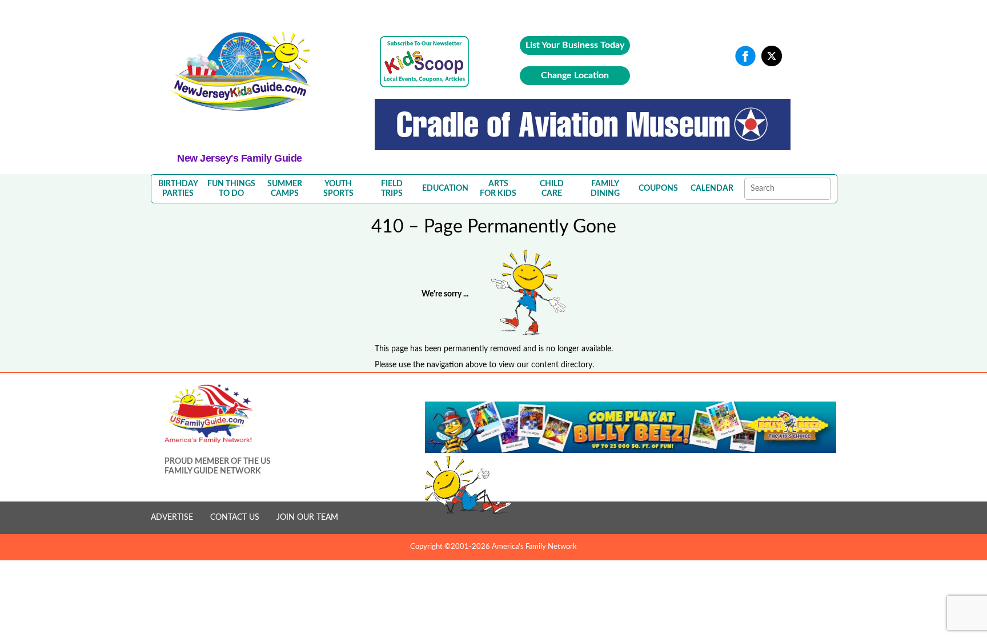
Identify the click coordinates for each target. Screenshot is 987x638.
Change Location (575, 75)
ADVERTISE (172, 517)
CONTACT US (234, 517)
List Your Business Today (574, 45)
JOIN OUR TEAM (307, 517)
